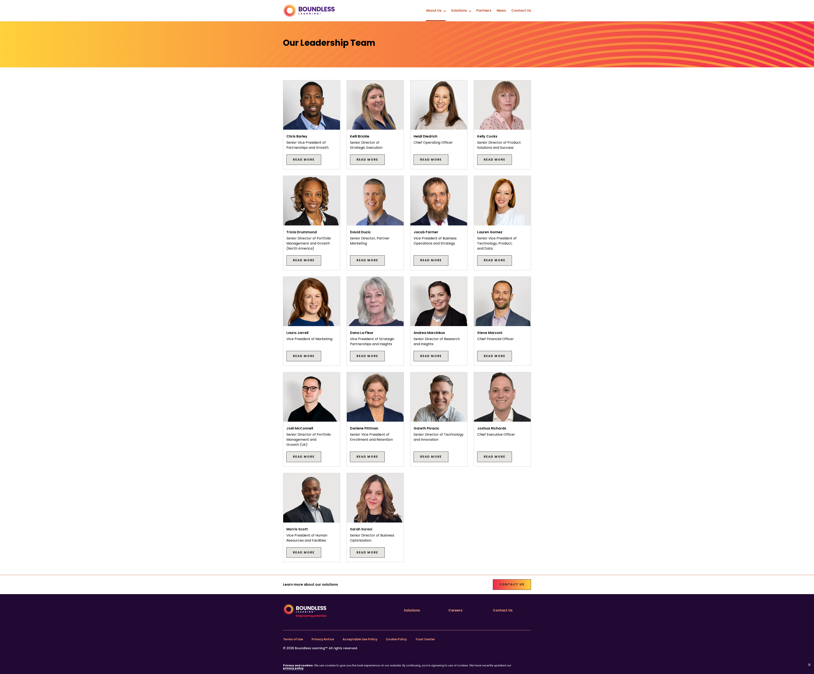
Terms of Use (293, 639)
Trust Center (425, 639)
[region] (407, 667)
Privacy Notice (323, 639)
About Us (434, 10)
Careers (455, 610)
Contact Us (521, 10)
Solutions (459, 10)
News (501, 10)
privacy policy (293, 668)
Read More (304, 159)
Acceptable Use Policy (360, 639)
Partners (483, 10)
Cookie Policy (396, 639)
